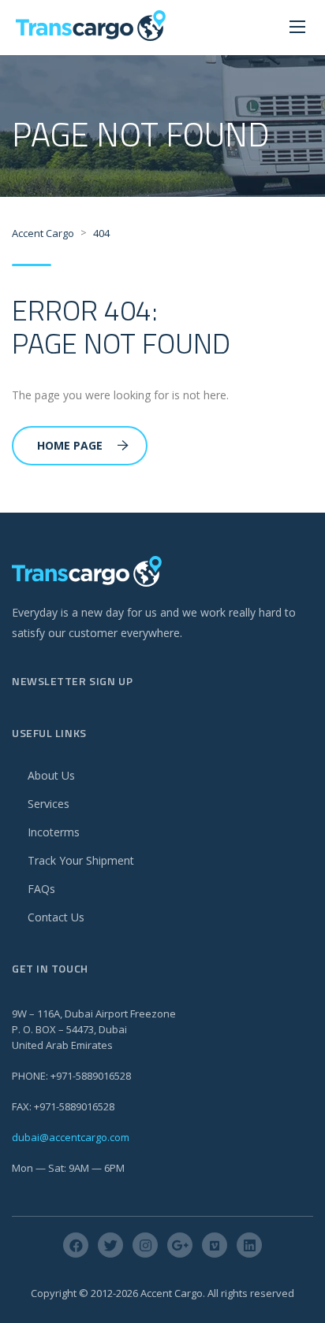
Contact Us (56, 917)
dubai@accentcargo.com (70, 1137)
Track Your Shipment (81, 860)
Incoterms (54, 832)
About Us (51, 775)
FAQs (41, 888)
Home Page (70, 445)
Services (48, 803)
